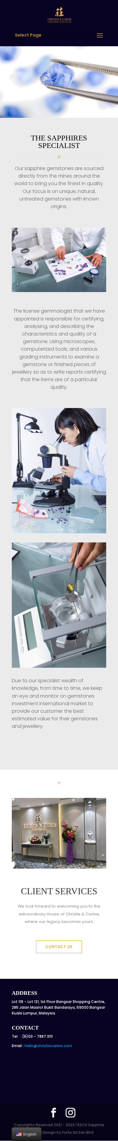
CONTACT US (59, 946)
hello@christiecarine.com (48, 1045)
